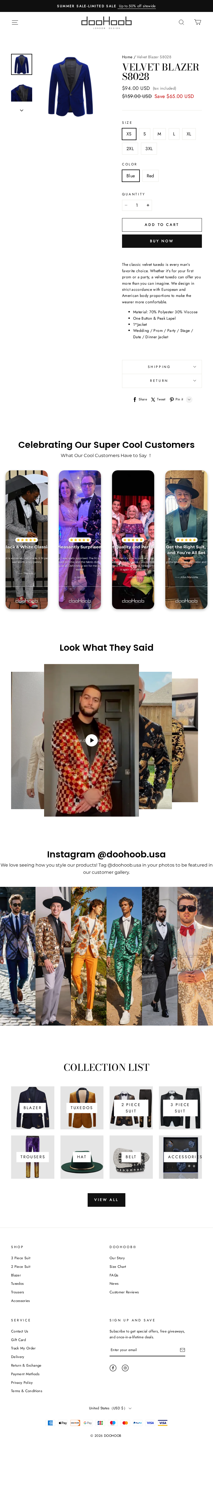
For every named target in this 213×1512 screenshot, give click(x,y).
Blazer (16, 1275)
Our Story (117, 1258)
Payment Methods (25, 1374)
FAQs (114, 1275)
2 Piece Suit (20, 1266)
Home (127, 57)
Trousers (17, 1292)
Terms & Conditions (26, 1391)
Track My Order (23, 1348)
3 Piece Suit (20, 1258)
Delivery (17, 1356)
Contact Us (19, 1331)
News (114, 1283)
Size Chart (118, 1266)
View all (106, 1199)
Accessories (20, 1300)
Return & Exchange (26, 1365)
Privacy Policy (22, 1382)
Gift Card (18, 1339)
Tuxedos (17, 1283)
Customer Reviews (124, 1292)
